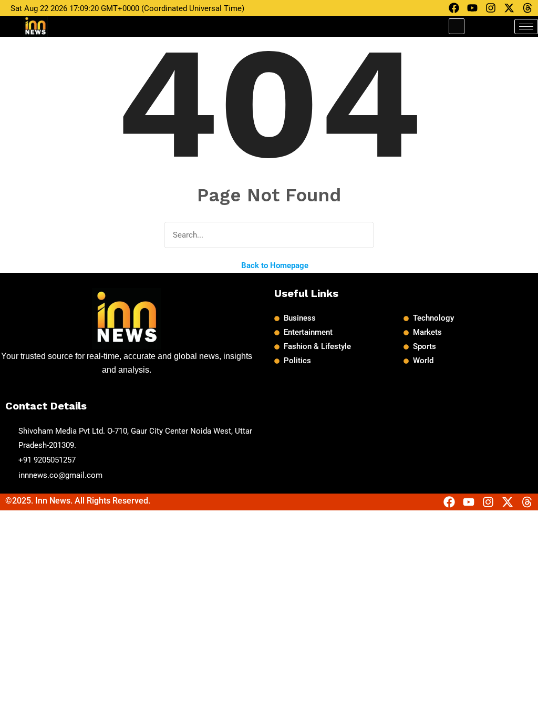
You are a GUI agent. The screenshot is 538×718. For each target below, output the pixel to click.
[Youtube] (472, 8)
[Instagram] (490, 8)
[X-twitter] (509, 8)
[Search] (359, 235)
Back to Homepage (273, 265)
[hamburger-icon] (526, 26)
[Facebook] (454, 8)
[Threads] (527, 8)
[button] (456, 26)
